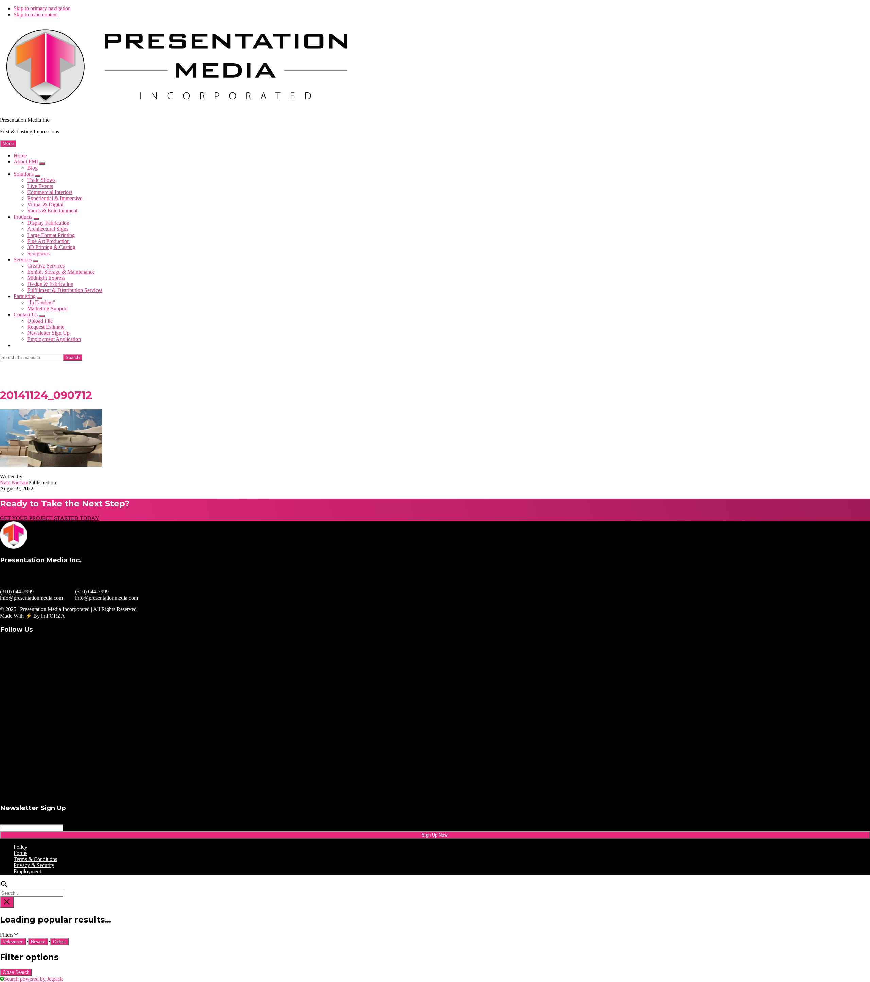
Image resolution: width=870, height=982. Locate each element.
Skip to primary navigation (42, 8)
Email (18, 821)
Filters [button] (15, 934)
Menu (8, 143)
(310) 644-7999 (17, 592)
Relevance (13, 941)
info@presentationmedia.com (31, 598)
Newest (38, 941)
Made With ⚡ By (20, 616)
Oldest (59, 941)
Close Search (16, 972)
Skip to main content (36, 14)
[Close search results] (7, 902)
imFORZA (53, 616)
